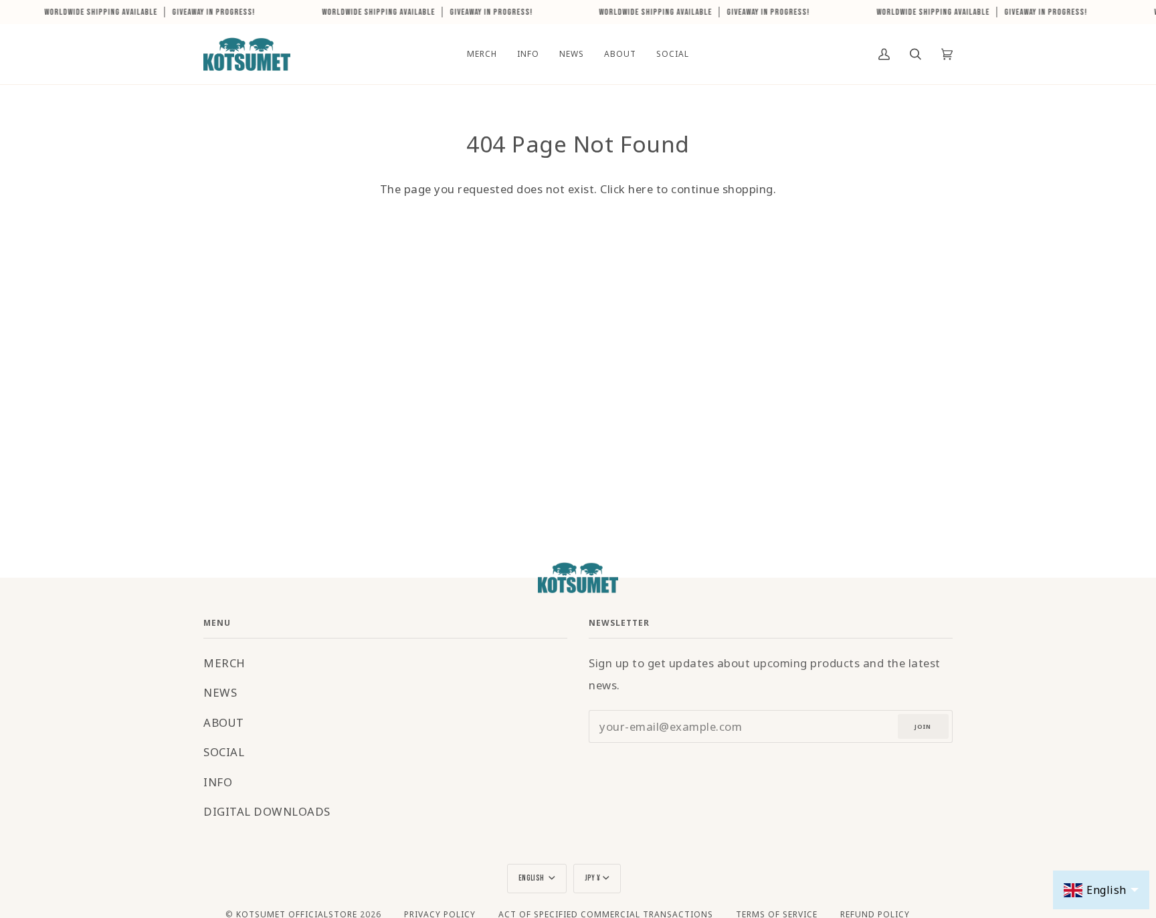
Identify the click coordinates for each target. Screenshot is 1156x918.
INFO (217, 782)
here (640, 189)
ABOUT (223, 722)
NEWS (220, 692)
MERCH (224, 663)
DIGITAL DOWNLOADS (266, 811)
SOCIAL (223, 752)
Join (922, 726)
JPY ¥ (593, 878)
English (532, 878)
